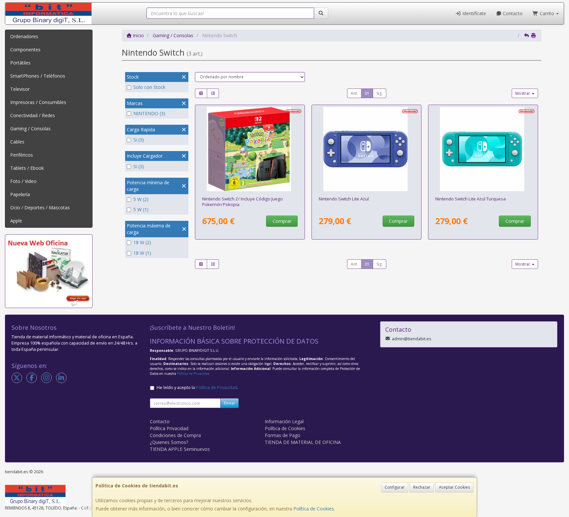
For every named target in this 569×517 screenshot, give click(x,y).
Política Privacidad (169, 428)
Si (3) (138, 140)
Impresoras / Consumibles (38, 102)
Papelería (20, 194)
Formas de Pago (282, 435)
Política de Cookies (313, 508)
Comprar (282, 221)
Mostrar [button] (523, 93)
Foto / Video (23, 181)
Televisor (20, 89)
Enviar (229, 403)
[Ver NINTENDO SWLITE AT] (483, 149)
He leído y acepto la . (197, 387)
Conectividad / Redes (32, 115)
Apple (16, 221)
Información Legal (284, 421)
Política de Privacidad (193, 373)
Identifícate (473, 13)
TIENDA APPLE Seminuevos (180, 449)
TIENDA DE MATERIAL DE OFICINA (303, 442)
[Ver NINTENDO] (250, 149)
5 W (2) (141, 199)
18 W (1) (142, 253)
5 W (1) (141, 209)
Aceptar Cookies (454, 487)
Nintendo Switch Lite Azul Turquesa (470, 199)
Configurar (395, 487)
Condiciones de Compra (175, 435)
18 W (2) (142, 242)
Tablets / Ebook (27, 168)
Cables (17, 142)
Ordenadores (24, 36)
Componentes (25, 49)
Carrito (546, 13)
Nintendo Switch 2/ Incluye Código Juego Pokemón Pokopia (242, 201)
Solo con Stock (149, 87)
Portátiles (20, 63)
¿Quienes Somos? (169, 442)
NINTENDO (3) (149, 113)
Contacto (512, 13)
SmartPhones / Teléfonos (37, 76)
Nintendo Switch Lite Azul (344, 199)
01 (367, 93)
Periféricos (21, 155)
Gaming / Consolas (30, 128)
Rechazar (421, 487)
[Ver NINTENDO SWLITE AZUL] (366, 149)
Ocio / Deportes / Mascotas (40, 207)
